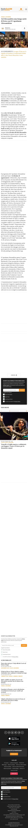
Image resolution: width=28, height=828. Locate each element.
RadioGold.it (17, 822)
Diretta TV (22, 768)
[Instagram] (15, 732)
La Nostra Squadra (14, 763)
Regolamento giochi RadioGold (14, 810)
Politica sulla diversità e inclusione (14, 806)
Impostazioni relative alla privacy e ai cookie (14, 817)
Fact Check (14, 812)
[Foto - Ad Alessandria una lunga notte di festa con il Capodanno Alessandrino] (14, 40)
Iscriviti (22, 390)
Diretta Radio (15, 768)
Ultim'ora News (11, 764)
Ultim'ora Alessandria (21, 764)
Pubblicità (21, 763)
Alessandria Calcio (5, 668)
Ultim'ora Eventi (7, 768)
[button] (26, 411)
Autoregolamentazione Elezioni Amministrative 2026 (14, 815)
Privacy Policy (17, 401)
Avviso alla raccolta (14, 819)
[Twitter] (9, 732)
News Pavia (7, 397)
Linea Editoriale (14, 809)
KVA (17, 826)
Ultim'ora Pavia (7, 766)
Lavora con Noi (14, 770)
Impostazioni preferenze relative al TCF (14, 816)
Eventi (6, 442)
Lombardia (15, 676)
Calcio (11, 668)
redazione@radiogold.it (18, 824)
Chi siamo (6, 763)
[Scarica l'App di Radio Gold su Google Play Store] (14, 744)
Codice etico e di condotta (14, 807)
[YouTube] (12, 732)
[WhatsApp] (22, 732)
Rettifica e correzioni (14, 813)
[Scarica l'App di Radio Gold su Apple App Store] (14, 738)
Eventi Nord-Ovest (8, 399)
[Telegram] (19, 732)
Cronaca (3, 17)
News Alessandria (8, 394)
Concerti (3, 442)
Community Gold (4, 676)
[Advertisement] (14, 75)
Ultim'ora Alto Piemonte (18, 766)
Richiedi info (14, 754)
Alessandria (8, 17)
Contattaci (14, 773)
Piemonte (20, 676)
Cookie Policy (17, 805)
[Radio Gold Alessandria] (6, 9)
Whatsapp (4, 764)
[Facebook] (5, 732)
